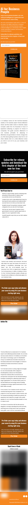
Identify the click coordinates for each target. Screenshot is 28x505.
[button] (3, 2)
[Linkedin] (26, 496)
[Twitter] (24, 496)
